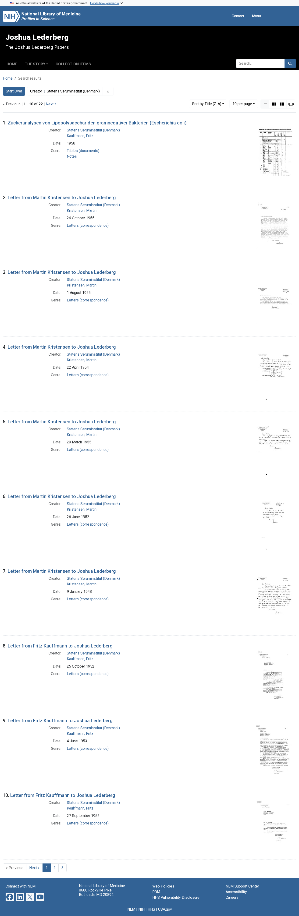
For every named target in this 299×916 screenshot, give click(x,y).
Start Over (14, 91)
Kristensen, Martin (81, 210)
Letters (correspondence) (88, 225)
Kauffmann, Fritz (80, 136)
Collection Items (73, 64)
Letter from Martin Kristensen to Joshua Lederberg (62, 197)
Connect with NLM (21, 886)
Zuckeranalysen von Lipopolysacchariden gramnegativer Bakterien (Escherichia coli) (97, 123)
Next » (51, 104)
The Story (35, 64)
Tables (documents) (83, 151)
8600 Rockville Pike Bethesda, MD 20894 (96, 892)
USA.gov (165, 909)
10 (242, 103)
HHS (151, 909)
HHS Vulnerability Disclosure (175, 897)
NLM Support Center (242, 886)
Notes (72, 156)
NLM (131, 909)
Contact (238, 16)
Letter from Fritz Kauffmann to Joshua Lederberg (60, 646)
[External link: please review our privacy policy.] (10, 897)
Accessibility (236, 892)
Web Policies (163, 886)
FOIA (156, 892)
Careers (232, 897)
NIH (141, 909)
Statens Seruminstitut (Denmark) (93, 130)
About (256, 16)
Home (12, 64)
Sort (206, 104)
